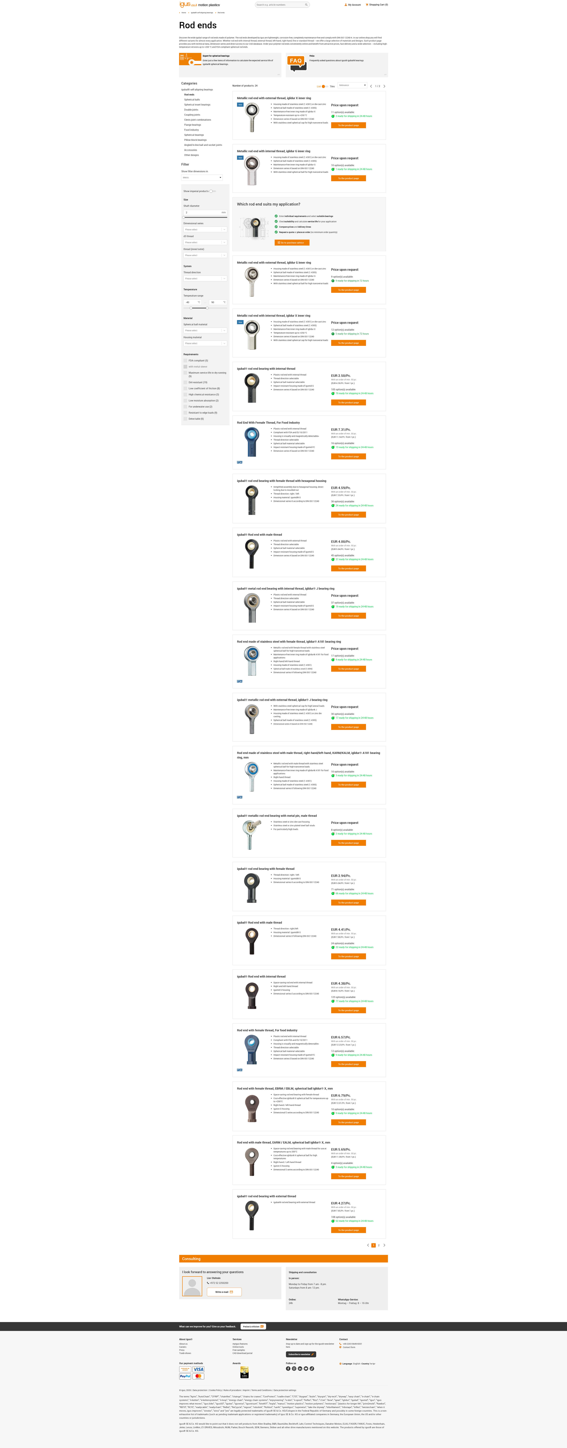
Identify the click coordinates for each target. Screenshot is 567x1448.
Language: (351, 1363)
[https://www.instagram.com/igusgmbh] (294, 1368)
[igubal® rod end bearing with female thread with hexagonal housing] (252, 500)
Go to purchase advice (290, 243)
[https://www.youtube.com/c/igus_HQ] (306, 1368)
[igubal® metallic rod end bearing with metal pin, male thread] (252, 835)
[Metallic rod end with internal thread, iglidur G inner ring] (252, 170)
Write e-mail (221, 1292)
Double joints (191, 109)
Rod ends (189, 94)
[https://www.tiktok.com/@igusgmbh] (312, 1368)
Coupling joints (192, 114)
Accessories (190, 150)
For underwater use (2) (200, 406)
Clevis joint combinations (197, 119)
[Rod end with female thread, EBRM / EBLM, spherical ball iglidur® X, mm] (252, 1108)
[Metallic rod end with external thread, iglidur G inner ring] (252, 282)
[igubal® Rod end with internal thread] (252, 996)
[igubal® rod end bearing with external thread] (252, 1215)
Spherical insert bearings (197, 104)
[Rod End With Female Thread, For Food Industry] (252, 442)
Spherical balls (192, 99)
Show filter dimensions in (194, 171)
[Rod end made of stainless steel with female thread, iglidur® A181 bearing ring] (252, 661)
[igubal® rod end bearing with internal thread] (252, 388)
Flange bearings (192, 124)
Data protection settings (285, 1390)
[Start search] (306, 5)
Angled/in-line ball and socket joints (203, 145)
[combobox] (185, 229)
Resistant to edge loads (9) (203, 412)
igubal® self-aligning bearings (202, 12)
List (319, 86)
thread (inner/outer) (194, 249)
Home (184, 12)
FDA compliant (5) (198, 360)
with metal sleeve (198, 366)
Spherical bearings (194, 134)
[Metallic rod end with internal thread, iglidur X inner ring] (252, 335)
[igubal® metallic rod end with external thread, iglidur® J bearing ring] (252, 719)
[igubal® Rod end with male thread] (252, 554)
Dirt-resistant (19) (198, 382)
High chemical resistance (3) (204, 394)
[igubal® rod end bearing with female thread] (252, 888)
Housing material (193, 337)
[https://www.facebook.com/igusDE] (288, 1368)
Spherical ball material (195, 324)
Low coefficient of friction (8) (204, 388)
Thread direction (192, 272)
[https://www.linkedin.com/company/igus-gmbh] (300, 1368)
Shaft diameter (191, 205)
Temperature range (193, 295)
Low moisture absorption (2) (203, 400)
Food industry (191, 129)
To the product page (348, 125)
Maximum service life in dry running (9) (207, 374)
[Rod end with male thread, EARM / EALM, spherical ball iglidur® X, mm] (252, 1162)
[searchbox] (280, 5)
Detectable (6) (196, 418)
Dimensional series (193, 223)
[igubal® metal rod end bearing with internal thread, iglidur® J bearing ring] (252, 608)
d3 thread (189, 236)
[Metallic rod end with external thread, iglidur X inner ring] (252, 117)
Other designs (191, 155)
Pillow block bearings (195, 140)
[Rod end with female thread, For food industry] (252, 1049)
